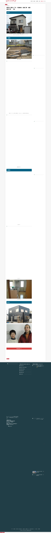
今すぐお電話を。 (2, 532)
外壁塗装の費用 (22, 370)
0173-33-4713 (11, 424)
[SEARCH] (45, 1)
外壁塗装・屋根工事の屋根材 (23, 367)
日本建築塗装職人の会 (12, 417)
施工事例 (6, 4)
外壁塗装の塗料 (21, 365)
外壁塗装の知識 (22, 372)
